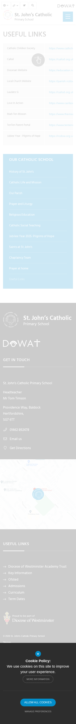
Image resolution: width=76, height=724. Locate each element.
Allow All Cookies (38, 702)
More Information (38, 679)
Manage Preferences (38, 711)
